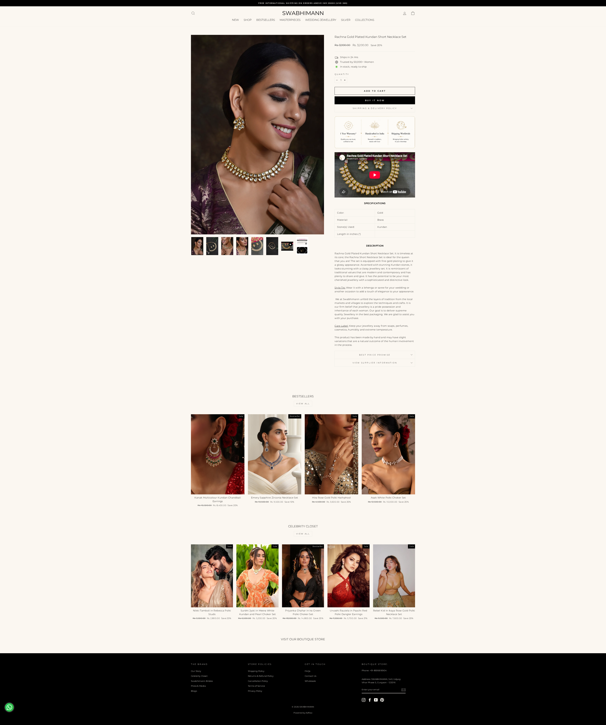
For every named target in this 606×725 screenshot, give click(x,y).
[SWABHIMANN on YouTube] (376, 700)
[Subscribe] (403, 690)
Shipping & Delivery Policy (375, 108)
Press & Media (198, 686)
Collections (364, 19)
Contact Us (310, 676)
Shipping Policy (256, 671)
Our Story (196, 671)
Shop (248, 19)
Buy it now (375, 100)
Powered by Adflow (303, 713)
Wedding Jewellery (320, 19)
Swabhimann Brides (202, 681)
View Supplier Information (375, 363)
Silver (345, 19)
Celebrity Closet (199, 676)
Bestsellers (265, 19)
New (235, 19)
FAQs (307, 671)
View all (303, 403)
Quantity (342, 74)
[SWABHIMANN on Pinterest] (382, 700)
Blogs (194, 691)
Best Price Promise (374, 355)
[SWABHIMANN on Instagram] (363, 700)
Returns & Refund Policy (261, 676)
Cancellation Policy (258, 681)
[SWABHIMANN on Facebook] (370, 700)
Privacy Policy (255, 691)
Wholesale (310, 681)
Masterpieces (290, 19)
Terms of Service (256, 686)
